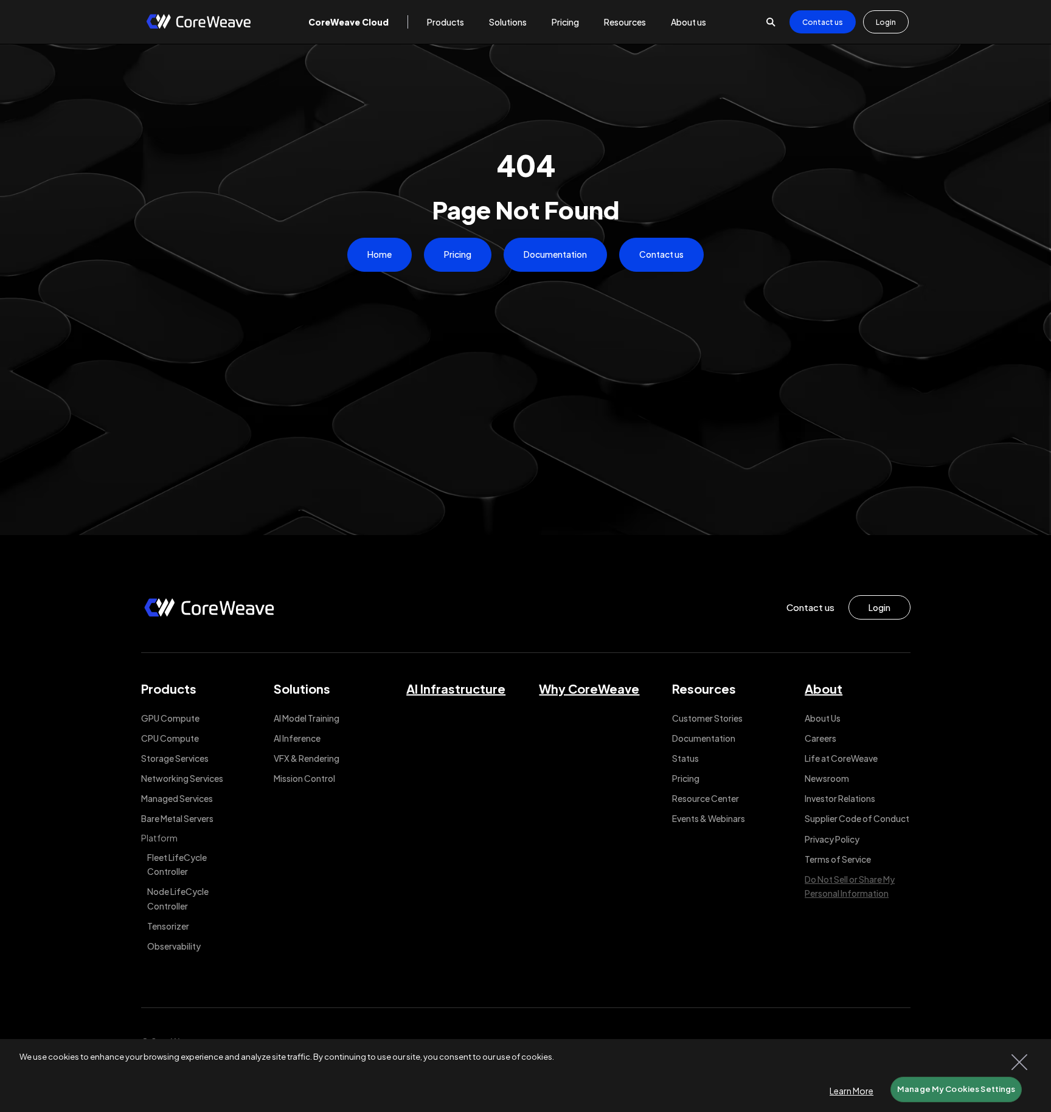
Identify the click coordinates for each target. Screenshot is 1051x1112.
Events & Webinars (708, 818)
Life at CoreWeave (841, 758)
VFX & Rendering (306, 758)
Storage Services (175, 758)
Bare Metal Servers (177, 818)
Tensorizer (168, 925)
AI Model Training (306, 718)
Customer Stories (707, 718)
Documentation (555, 254)
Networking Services (182, 778)
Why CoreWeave (589, 688)
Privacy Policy (832, 839)
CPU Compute (170, 738)
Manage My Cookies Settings (956, 1089)
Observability (174, 946)
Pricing (457, 254)
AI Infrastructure (455, 688)
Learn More (851, 1090)
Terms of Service (838, 859)
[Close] (1019, 1062)
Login (886, 22)
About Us (823, 718)
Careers (820, 738)
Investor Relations (840, 798)
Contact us (822, 22)
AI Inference (297, 738)
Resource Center (705, 798)
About (823, 688)
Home (379, 254)
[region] (525, 1075)
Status (685, 758)
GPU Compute (170, 718)
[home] (198, 22)
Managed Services (177, 798)
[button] (348, 22)
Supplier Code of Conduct (857, 818)
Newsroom (827, 778)
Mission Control (304, 778)
